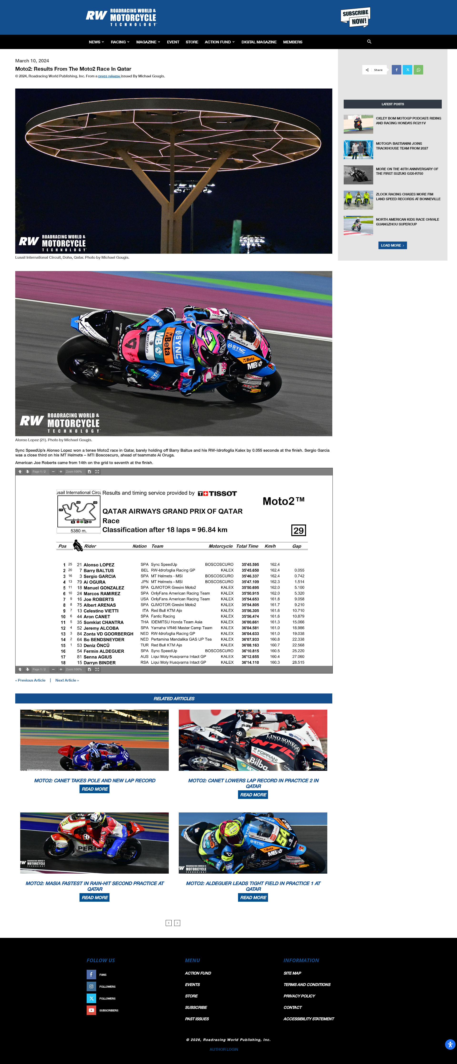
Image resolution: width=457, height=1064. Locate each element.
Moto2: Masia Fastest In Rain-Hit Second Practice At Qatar (94, 886)
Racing (118, 42)
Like (171, 974)
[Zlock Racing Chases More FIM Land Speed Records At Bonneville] (358, 200)
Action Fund (218, 42)
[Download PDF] (89, 472)
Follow (168, 986)
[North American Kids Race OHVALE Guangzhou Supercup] (358, 225)
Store (192, 42)
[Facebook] (396, 69)
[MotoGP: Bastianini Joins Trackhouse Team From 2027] (358, 149)
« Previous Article (30, 680)
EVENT (173, 42)
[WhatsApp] (418, 69)
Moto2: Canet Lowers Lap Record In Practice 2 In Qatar (253, 783)
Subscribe (166, 1010)
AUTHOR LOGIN (224, 1049)
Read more (94, 789)
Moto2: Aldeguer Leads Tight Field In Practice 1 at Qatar (253, 886)
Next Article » (67, 680)
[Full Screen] (97, 472)
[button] (369, 42)
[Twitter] (407, 69)
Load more (391, 245)
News (94, 42)
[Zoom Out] (53, 472)
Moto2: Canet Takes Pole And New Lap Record (94, 780)
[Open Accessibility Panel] (450, 1044)
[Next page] (27, 472)
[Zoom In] (61, 472)
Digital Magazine (259, 42)
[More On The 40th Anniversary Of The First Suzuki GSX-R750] (358, 174)
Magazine (146, 42)
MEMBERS (292, 42)
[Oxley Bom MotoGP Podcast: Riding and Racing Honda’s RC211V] (358, 124)
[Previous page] (20, 472)
